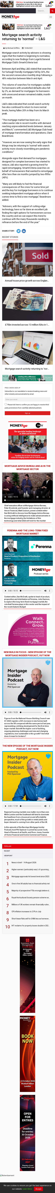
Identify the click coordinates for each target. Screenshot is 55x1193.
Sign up (27, 413)
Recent (7, 851)
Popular (7, 846)
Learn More (27, 1189)
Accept (38, 1189)
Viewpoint (8, 856)
